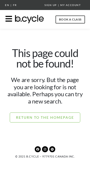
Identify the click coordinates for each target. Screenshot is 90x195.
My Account (70, 5)
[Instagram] (45, 149)
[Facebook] (38, 149)
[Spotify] (52, 149)
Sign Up (50, 5)
